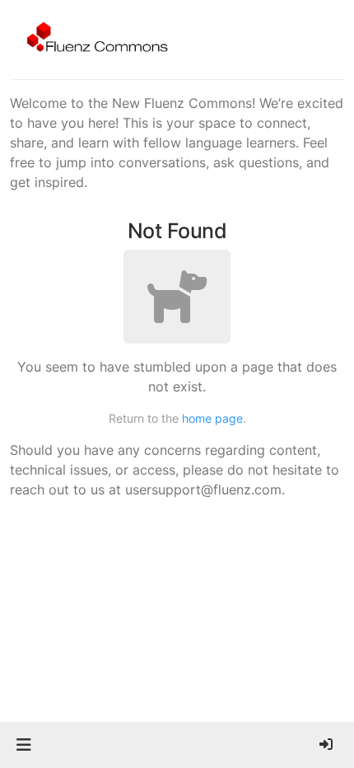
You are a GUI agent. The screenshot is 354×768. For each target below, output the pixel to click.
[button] (23, 744)
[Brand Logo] (94, 39)
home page (212, 418)
